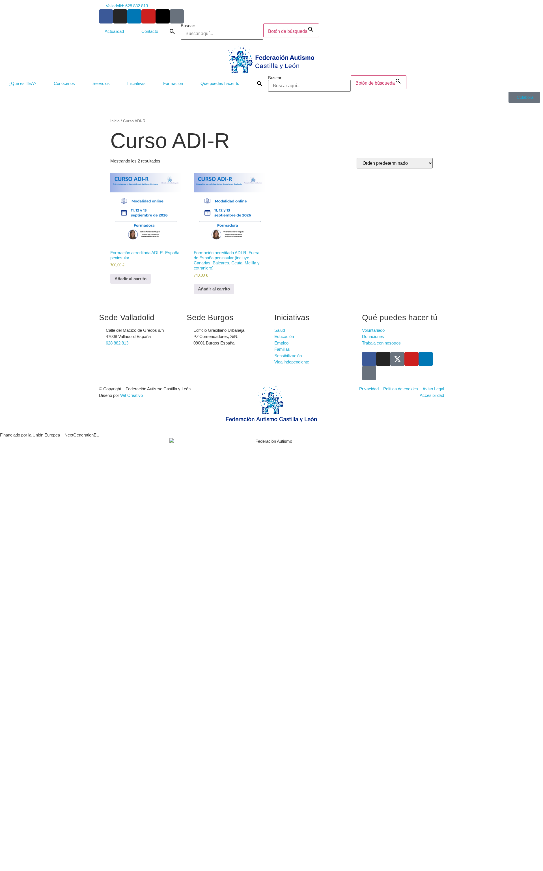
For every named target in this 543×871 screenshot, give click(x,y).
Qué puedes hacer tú (220, 83)
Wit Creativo (131, 395)
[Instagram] (120, 16)
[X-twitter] (163, 16)
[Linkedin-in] (134, 16)
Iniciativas (136, 83)
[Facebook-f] (106, 16)
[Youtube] (148, 16)
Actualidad (114, 31)
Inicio (115, 121)
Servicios (101, 83)
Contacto (149, 31)
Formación (173, 83)
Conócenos (64, 83)
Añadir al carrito (130, 278)
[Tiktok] (177, 16)
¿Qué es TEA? (22, 83)
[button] (172, 31)
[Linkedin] (426, 359)
